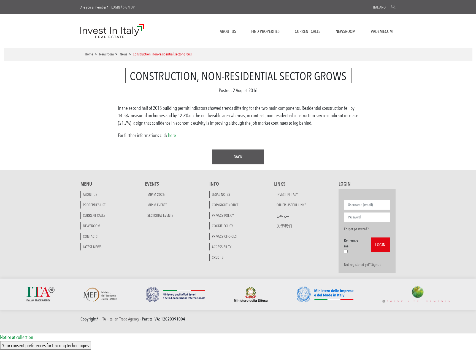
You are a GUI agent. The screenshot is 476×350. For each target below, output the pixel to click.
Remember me (351, 243)
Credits (217, 257)
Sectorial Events (160, 215)
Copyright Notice (225, 204)
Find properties (265, 31)
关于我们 (284, 225)
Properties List (94, 204)
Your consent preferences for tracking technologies (45, 345)
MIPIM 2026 (156, 194)
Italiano (379, 7)
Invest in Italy (287, 194)
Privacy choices (224, 236)
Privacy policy (223, 215)
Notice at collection (16, 337)
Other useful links (291, 204)
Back (238, 156)
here (172, 135)
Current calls (307, 31)
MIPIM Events (157, 204)
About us (228, 31)
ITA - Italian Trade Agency (120, 319)
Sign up (129, 7)
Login (115, 7)
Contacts (90, 236)
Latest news (92, 246)
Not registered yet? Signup (363, 264)
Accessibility (221, 246)
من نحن (283, 215)
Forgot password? (356, 228)
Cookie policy (222, 225)
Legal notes (221, 194)
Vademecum (382, 31)
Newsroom (346, 31)
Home (89, 54)
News (123, 54)
